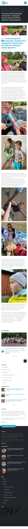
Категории (4, 485)
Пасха (10, 512)
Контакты (4, 504)
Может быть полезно (7, 49)
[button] (11, 357)
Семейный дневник (21, 512)
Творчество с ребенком (6, 514)
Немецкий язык (5, 373)
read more (7, 354)
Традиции (14, 514)
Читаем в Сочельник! (9, 395)
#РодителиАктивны (8, 99)
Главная (3, 480)
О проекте (4, 482)
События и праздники (6, 379)
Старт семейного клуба (7, 381)
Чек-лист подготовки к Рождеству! (12, 401)
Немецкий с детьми (16, 510)
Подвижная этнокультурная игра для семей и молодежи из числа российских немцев (15, 450)
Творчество (4, 384)
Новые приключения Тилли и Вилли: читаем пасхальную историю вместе (15, 390)
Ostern (3, 510)
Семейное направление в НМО (8, 376)
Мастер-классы (8, 510)
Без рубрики (4, 368)
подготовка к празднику (6, 516)
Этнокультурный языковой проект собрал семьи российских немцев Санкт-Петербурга (16, 464)
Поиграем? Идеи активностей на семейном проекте (13, 349)
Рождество (14, 512)
